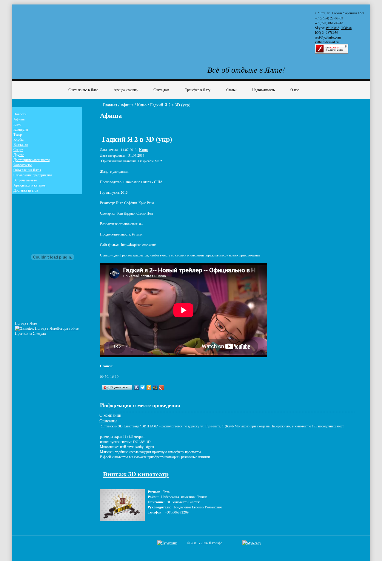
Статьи (231, 89)
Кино (142, 105)
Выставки (20, 144)
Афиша (127, 105)
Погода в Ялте (26, 323)
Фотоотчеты (22, 164)
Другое (18, 154)
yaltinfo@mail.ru (327, 41)
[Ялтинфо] (63, 28)
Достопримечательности (31, 159)
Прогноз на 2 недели (30, 333)
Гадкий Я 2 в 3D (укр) (170, 105)
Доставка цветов (25, 190)
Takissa (346, 27)
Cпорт (18, 149)
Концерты (20, 129)
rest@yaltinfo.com (328, 37)
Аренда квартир (126, 89)
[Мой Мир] (155, 388)
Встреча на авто (25, 180)
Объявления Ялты (27, 169)
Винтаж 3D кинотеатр (136, 474)
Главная (110, 105)
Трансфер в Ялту (197, 89)
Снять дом (161, 89)
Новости (19, 113)
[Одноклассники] (149, 388)
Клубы (18, 139)
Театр (17, 134)
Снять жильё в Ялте (83, 89)
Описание (108, 421)
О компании (110, 415)
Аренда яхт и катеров (29, 185)
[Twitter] (143, 388)
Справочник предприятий (32, 174)
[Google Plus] (161, 388)
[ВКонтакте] (136, 388)
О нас (294, 89)
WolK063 (332, 27)
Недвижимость (263, 89)
